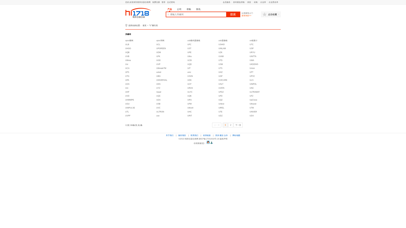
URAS (190, 88)
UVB (127, 56)
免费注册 (156, 2)
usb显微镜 (223, 40)
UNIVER (253, 112)
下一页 (238, 125)
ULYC (190, 92)
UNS (158, 84)
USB (158, 104)
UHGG (128, 48)
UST (189, 48)
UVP (158, 64)
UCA (127, 68)
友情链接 (207, 135)
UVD (127, 96)
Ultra (189, 56)
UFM (189, 104)
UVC (158, 108)
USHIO (222, 44)
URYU (252, 52)
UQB (127, 52)
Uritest (221, 104)
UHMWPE (129, 100)
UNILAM (222, 48)
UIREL (221, 108)
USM (221, 64)
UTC (252, 44)
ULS (251, 80)
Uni (126, 88)
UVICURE (223, 80)
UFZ (251, 96)
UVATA (221, 88)
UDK (189, 80)
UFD (221, 96)
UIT (188, 68)
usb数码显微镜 (193, 40)
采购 (256, 2)
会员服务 (226, 2)
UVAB (221, 56)
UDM (158, 52)
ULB (127, 44)
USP (252, 48)
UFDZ (221, 92)
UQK (189, 96)
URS (189, 100)
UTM (252, 108)
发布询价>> (246, 16)
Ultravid (253, 104)
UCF (189, 84)
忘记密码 (171, 2)
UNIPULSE (130, 108)
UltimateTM (161, 68)
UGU (127, 104)
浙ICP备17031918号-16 (209, 139)
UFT (251, 72)
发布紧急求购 (239, 2)
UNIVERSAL (161, 80)
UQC (158, 96)
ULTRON (160, 112)
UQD (189, 64)
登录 (163, 2)
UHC (189, 112)
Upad (158, 92)
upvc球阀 (160, 40)
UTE (220, 112)
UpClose (253, 100)
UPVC (252, 76)
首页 (144, 25)
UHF (127, 92)
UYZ (158, 88)
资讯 (198, 9)
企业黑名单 (273, 2)
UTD (221, 60)
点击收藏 (272, 14)
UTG (127, 76)
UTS (220, 68)
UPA (127, 80)
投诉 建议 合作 (221, 135)
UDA (158, 100)
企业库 (263, 2)
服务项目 (182, 135)
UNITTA (253, 56)
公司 (179, 9)
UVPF (127, 116)
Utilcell (190, 108)
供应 (249, 2)
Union (252, 68)
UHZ (221, 72)
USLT (221, 84)
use (158, 116)
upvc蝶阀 (129, 40)
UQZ (221, 100)
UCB (189, 60)
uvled (158, 72)
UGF (221, 76)
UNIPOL (253, 84)
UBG (158, 76)
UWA (252, 60)
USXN (190, 76)
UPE (189, 52)
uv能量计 (253, 40)
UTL (127, 112)
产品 (169, 9)
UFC (189, 44)
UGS (127, 84)
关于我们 (170, 135)
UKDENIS (254, 64)
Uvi (126, 64)
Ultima (128, 60)
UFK (158, 56)
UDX (252, 116)
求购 (189, 9)
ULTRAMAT (255, 92)
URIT (189, 116)
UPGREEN (161, 48)
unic (189, 72)
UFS (127, 72)
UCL (158, 44)
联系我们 (194, 135)
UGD (158, 60)
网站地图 (236, 135)
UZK (220, 52)
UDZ (221, 116)
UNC (252, 88)
